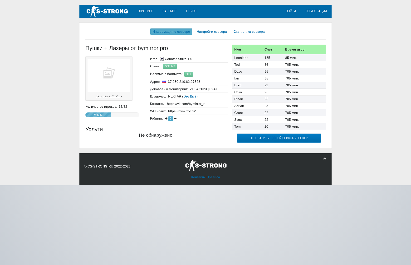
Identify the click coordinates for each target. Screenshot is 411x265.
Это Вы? (189, 96)
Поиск (191, 11)
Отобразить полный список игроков (279, 138)
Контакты (198, 177)
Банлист (169, 11)
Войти (291, 11)
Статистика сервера (249, 31)
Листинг (146, 11)
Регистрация (316, 11)
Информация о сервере (171, 31)
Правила (213, 177)
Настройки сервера (212, 31)
